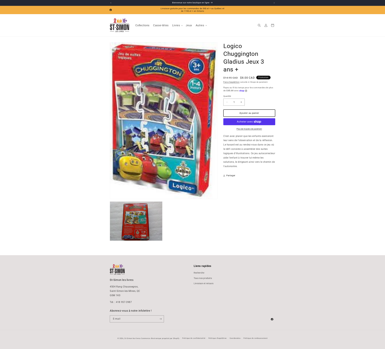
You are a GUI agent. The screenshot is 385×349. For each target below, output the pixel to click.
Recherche (199, 273)
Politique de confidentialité (193, 338)
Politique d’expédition (217, 338)
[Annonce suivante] (274, 3)
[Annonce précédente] (111, 3)
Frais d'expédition (231, 82)
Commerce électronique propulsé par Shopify (160, 338)
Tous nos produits (203, 278)
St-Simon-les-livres (132, 338)
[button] (177, 25)
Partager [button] (230, 175)
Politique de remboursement (255, 338)
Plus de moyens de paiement (249, 129)
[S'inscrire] (160, 318)
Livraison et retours (204, 283)
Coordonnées (235, 338)
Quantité (227, 96)
